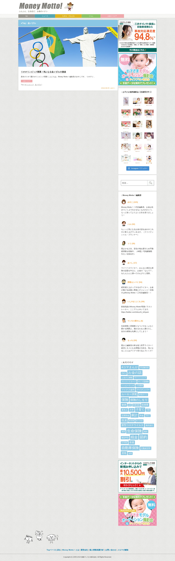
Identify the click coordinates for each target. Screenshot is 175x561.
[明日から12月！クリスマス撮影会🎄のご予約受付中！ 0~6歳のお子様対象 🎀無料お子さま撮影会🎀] (137, 124)
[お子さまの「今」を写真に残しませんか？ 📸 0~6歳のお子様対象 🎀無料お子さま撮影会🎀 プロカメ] (137, 147)
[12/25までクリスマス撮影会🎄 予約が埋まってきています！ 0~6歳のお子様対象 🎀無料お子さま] (149, 113)
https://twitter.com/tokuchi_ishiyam (135, 312)
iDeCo (124, 373)
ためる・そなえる (68, 16)
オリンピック (29, 85)
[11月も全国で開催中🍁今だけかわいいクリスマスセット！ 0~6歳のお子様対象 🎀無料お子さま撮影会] (149, 136)
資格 (124, 453)
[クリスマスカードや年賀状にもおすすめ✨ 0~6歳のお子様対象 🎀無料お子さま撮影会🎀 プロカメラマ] (137, 136)
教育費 (131, 421)
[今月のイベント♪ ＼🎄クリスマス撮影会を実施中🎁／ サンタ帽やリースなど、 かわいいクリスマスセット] (126, 113)
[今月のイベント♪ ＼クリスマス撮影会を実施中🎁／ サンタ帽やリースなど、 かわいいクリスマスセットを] (149, 101)
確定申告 (125, 438)
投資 (124, 420)
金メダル (38, 85)
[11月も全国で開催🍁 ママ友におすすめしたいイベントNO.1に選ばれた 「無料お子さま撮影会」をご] (126, 159)
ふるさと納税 (127, 378)
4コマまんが (130, 367)
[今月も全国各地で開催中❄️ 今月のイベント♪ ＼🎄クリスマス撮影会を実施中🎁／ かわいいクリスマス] (137, 113)
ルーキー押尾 (129, 394)
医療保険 (136, 405)
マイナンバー (143, 389)
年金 (142, 415)
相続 (145, 431)
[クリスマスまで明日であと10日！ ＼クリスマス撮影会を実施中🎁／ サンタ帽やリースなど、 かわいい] (137, 101)
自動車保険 (130, 448)
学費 (148, 410)
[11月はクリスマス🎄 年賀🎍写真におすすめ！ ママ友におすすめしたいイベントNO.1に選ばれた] (126, 147)
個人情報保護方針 (96, 550)
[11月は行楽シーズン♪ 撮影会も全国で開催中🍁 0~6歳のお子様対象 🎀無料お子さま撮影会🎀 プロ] (149, 124)
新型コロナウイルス (132, 425)
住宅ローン (143, 395)
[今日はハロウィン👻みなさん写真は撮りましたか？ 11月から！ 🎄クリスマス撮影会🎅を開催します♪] (149, 159)
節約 (143, 437)
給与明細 (124, 442)
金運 (130, 453)
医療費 (145, 405)
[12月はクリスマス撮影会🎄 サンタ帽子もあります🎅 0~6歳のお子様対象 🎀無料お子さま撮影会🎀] (126, 124)
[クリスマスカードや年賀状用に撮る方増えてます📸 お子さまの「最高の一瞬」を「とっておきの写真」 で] (149, 147)
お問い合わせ (110, 550)
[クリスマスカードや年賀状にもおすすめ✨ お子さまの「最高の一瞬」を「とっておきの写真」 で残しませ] (137, 159)
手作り (148, 415)
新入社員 (139, 421)
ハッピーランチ (128, 386)
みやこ (113, 88)
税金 (134, 437)
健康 (124, 404)
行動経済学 (146, 448)
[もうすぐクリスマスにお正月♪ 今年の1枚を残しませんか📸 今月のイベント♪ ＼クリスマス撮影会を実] (126, 101)
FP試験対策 (144, 367)
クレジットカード (129, 382)
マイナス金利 (128, 389)
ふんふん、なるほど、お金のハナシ (33, 11)
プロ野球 (139, 386)
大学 (131, 410)
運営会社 (84, 550)
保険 (125, 400)
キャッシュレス (140, 378)
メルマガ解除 (123, 550)
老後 (131, 442)
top (26, 16)
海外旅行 (149, 425)
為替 (123, 432)
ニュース (45, 16)
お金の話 (135, 373)
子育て (140, 409)
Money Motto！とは (70, 550)
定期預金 (125, 415)
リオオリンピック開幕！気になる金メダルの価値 (43, 72)
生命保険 (134, 431)
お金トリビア (112, 16)
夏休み (124, 410)
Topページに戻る (54, 550)
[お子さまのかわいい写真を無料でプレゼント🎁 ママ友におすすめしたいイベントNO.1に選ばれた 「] (126, 136)
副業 (129, 405)
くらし (91, 16)
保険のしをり (139, 399)
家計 (134, 415)
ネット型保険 (143, 382)
